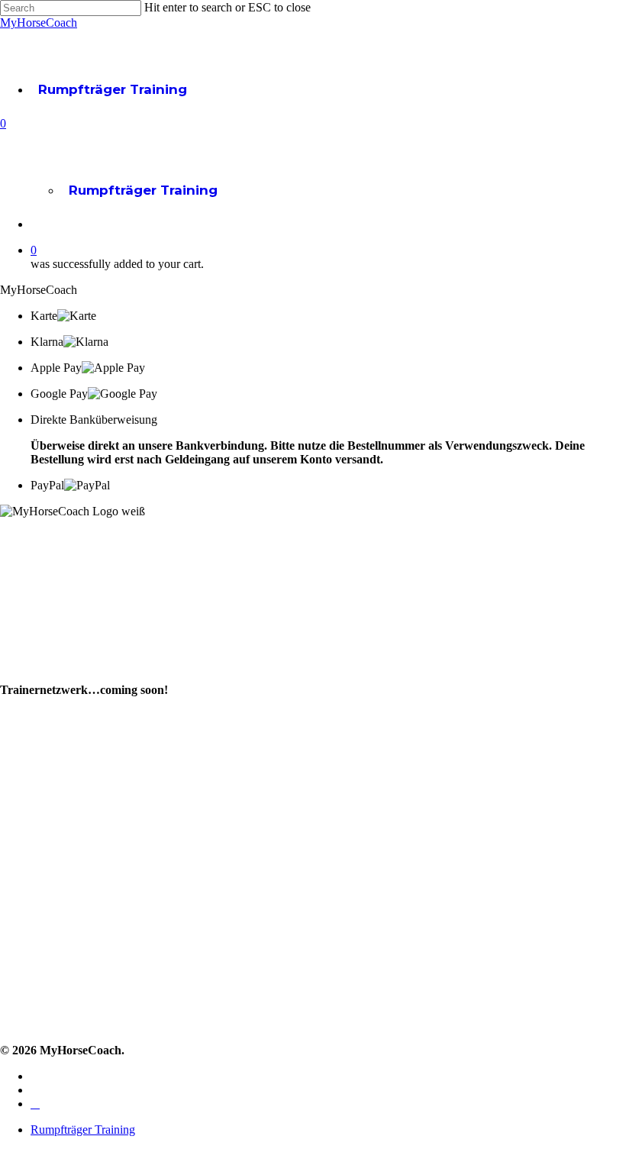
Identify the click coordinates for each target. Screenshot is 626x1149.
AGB (13, 974)
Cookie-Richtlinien (52, 1019)
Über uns (27, 648)
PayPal (47, 485)
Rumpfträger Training (112, 89)
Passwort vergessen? (60, 882)
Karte (44, 315)
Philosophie (34, 671)
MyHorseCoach (38, 22)
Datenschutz (37, 996)
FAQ (13, 928)
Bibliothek (30, 795)
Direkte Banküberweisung (94, 419)
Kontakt (23, 905)
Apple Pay (56, 367)
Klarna (47, 341)
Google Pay (59, 393)
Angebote (30, 772)
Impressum (33, 951)
